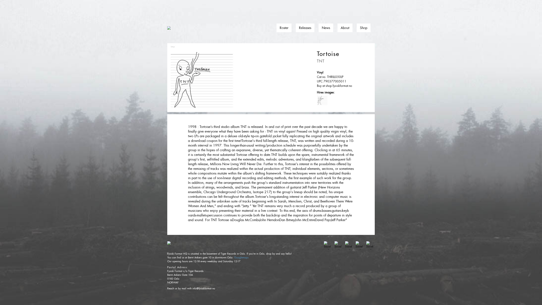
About (345, 28)
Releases (305, 28)
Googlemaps (241, 257)
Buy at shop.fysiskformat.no (334, 86)
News (326, 28)
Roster (284, 28)
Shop (363, 28)
